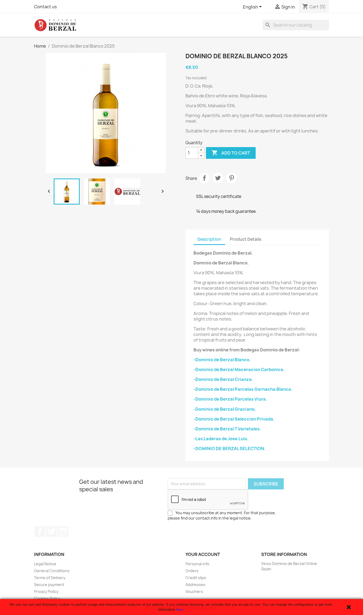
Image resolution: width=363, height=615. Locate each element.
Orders (192, 570)
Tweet (218, 178)
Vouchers (194, 591)
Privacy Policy (46, 591)
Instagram (63, 531)
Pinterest (231, 178)
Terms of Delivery (49, 577)
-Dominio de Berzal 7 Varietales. (227, 429)
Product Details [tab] (245, 239)
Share (204, 178)
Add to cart (231, 152)
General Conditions (52, 570)
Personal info (197, 563)
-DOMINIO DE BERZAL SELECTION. (229, 448)
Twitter (51, 531)
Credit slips (195, 577)
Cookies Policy (47, 598)
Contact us (45, 7)
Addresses (195, 584)
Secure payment (49, 584)
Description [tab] (209, 239)
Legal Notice (45, 563)
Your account (202, 554)
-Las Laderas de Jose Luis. (220, 439)
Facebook (40, 531)
